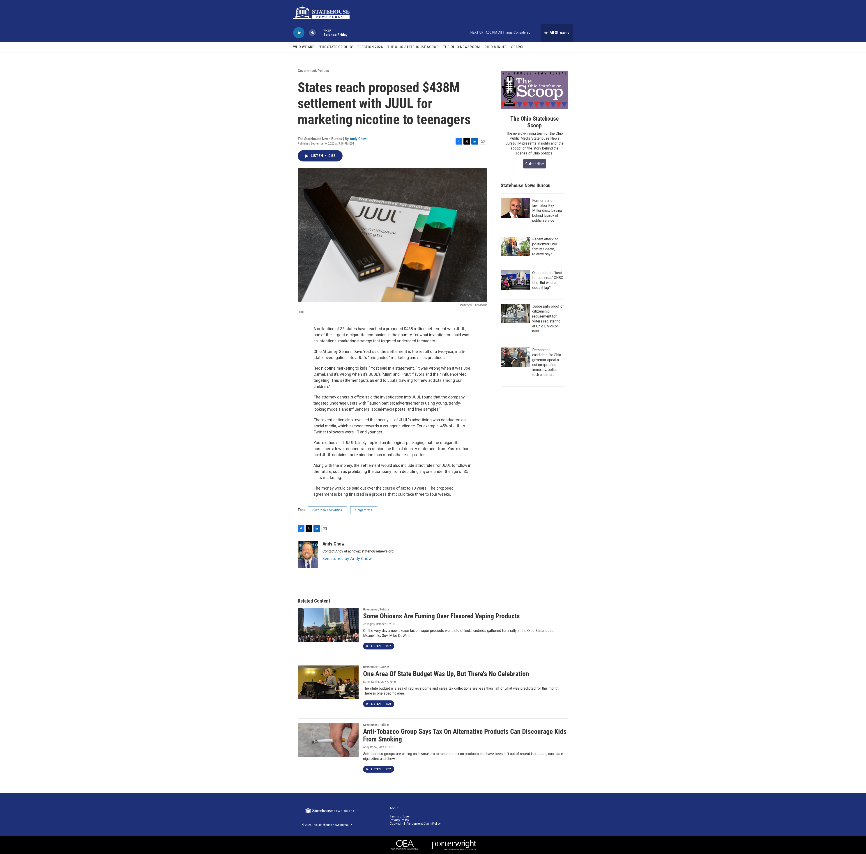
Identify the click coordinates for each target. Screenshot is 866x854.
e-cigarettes (363, 510)
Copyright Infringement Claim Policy (415, 823)
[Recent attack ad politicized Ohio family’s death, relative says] (515, 246)
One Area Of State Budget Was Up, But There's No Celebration (446, 674)
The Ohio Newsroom (461, 47)
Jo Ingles (369, 624)
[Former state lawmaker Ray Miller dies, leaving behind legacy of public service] (515, 208)
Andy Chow (358, 138)
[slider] (319, 32)
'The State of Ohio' (336, 47)
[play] (298, 32)
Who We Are (303, 47)
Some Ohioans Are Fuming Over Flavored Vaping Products (441, 616)
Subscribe (534, 163)
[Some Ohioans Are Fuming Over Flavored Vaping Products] (328, 625)
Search (518, 47)
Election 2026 (370, 47)
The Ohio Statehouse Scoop (413, 47)
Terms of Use (399, 816)
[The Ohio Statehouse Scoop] (534, 90)
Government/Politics (313, 70)
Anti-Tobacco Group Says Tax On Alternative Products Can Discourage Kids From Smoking (465, 735)
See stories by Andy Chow (347, 558)
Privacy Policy (399, 820)
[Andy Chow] (308, 554)
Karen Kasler (371, 682)
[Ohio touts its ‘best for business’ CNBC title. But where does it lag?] (515, 280)
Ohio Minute (495, 47)
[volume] (312, 33)
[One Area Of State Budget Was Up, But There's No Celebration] (328, 682)
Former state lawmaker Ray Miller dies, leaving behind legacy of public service (547, 210)
